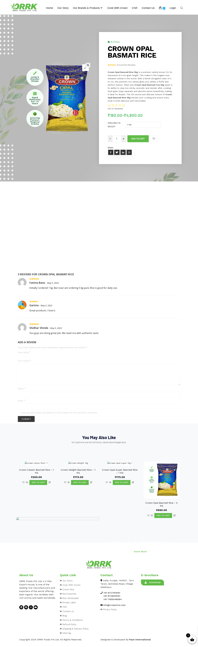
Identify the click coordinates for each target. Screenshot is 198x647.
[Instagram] (31, 607)
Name (22, 388)
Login (173, 8)
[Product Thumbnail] (85, 67)
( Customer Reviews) (126, 65)
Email (21, 400)
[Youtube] (36, 607)
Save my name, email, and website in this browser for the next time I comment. (59, 412)
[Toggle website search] (181, 8)
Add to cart (138, 138)
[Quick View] (27, 482)
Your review (24, 361)
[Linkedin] (21, 607)
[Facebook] (26, 607)
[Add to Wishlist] (154, 138)
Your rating (24, 352)
